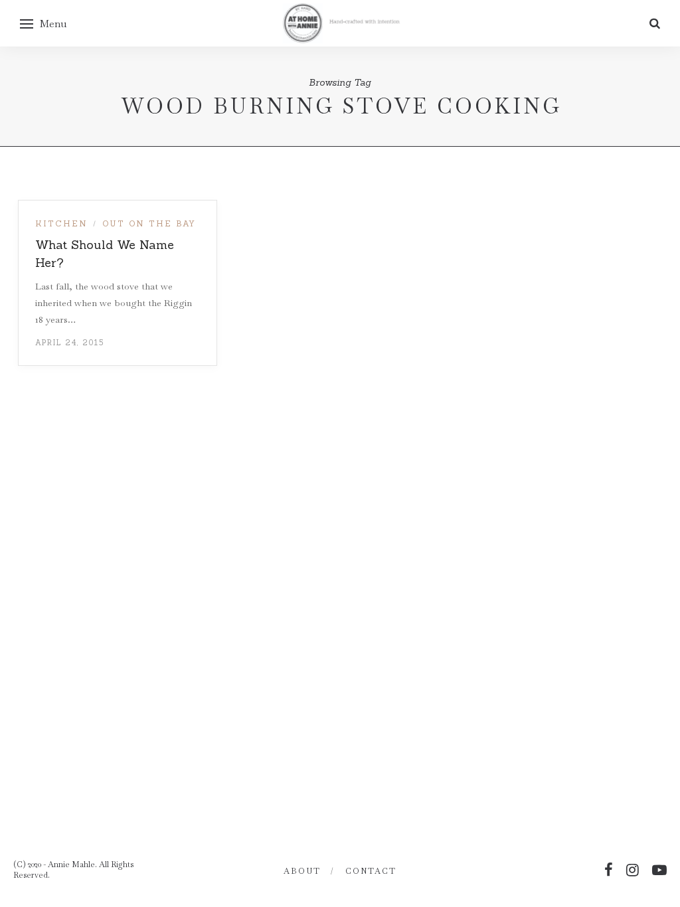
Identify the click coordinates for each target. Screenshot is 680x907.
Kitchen (61, 223)
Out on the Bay (149, 223)
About (302, 871)
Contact (370, 871)
